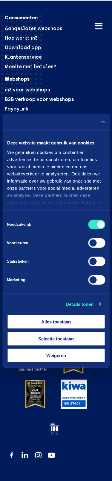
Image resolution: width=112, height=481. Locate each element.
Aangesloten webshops (33, 28)
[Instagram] (38, 455)
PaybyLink (16, 109)
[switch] (96, 243)
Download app (23, 47)
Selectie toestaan (56, 338)
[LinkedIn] (25, 455)
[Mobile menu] (98, 26)
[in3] (23, 13)
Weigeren (56, 355)
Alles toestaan (56, 321)
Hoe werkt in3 (21, 38)
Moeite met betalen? (30, 66)
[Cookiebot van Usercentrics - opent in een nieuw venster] (79, 122)
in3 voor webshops (27, 90)
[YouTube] (51, 455)
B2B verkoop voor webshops (39, 99)
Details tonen (79, 303)
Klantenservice (23, 57)
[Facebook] (11, 455)
